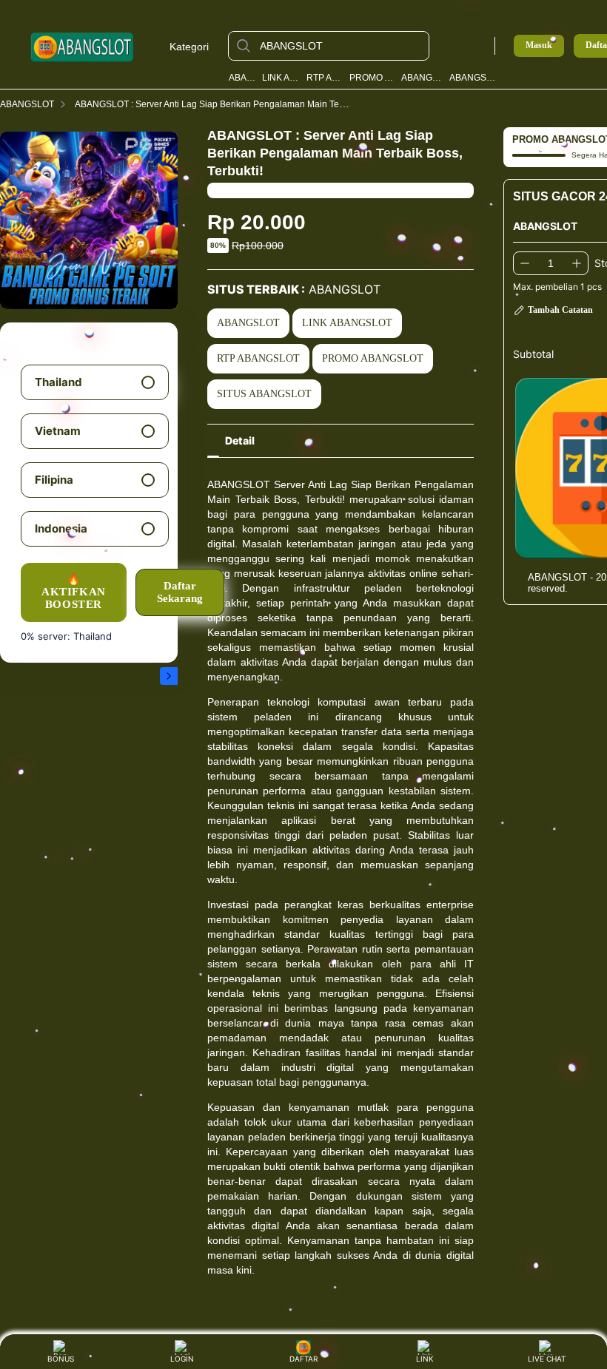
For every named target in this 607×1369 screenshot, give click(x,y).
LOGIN (182, 1358)
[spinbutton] (551, 263)
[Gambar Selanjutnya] (169, 676)
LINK (425, 1358)
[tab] (239, 441)
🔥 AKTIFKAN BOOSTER (73, 592)
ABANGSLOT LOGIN (422, 77)
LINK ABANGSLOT (281, 77)
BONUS (60, 1358)
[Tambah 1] (577, 263)
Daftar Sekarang (180, 592)
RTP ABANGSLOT (325, 77)
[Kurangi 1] (525, 263)
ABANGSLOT (243, 77)
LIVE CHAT (547, 1358)
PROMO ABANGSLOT (372, 77)
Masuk (539, 45)
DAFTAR (303, 1358)
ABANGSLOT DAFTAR (472, 77)
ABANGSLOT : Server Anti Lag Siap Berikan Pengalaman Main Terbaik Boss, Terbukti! (247, 104)
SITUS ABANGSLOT (264, 393)
